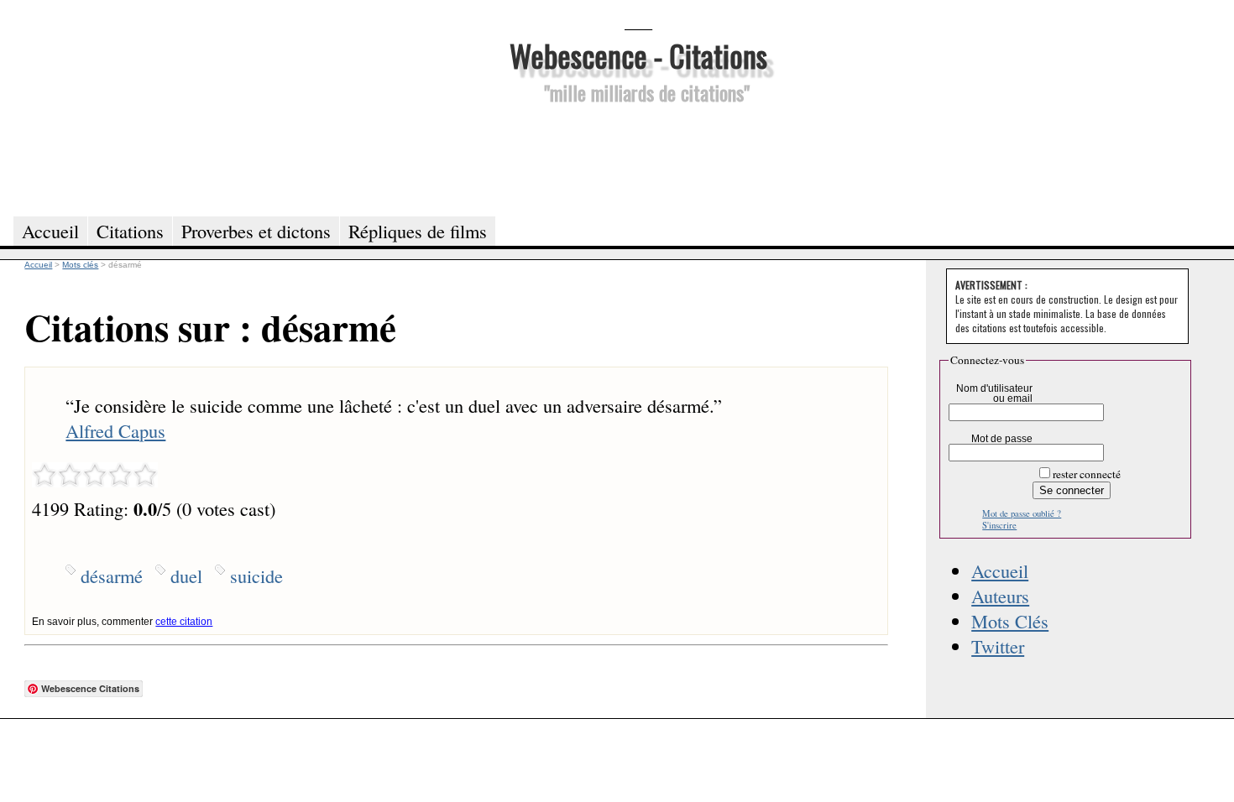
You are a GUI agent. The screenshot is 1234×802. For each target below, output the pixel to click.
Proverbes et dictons (256, 230)
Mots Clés (1009, 620)
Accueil (999, 570)
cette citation (183, 622)
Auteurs (1000, 595)
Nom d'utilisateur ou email (994, 393)
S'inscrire (999, 525)
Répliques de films (417, 230)
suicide (256, 575)
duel (186, 575)
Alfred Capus (115, 430)
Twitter (997, 646)
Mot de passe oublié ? (1021, 513)
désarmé (112, 575)
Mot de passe (1002, 439)
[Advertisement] (638, 157)
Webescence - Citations (638, 55)
